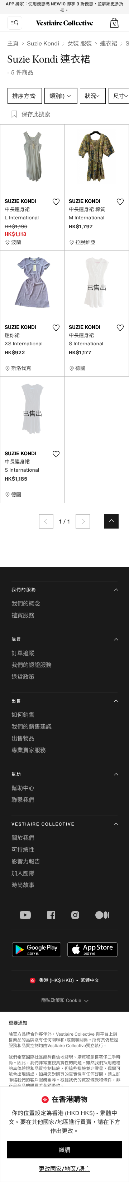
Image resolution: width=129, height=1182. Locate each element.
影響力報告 (25, 861)
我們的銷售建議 (31, 726)
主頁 (13, 43)
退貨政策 (22, 676)
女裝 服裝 (79, 43)
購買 (16, 640)
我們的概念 (25, 603)
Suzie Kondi (43, 43)
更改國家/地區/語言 (64, 1168)
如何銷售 (22, 714)
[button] (114, 23)
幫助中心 (22, 788)
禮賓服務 (22, 615)
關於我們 (22, 837)
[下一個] (83, 521)
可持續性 (22, 849)
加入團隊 (22, 873)
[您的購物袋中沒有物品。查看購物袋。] (114, 23)
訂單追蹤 (22, 653)
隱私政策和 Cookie (61, 1000)
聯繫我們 (22, 800)
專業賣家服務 (28, 750)
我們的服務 (23, 590)
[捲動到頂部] (111, 521)
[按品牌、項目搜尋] (14, 23)
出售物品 (22, 738)
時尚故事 (22, 885)
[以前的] (46, 521)
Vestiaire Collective (43, 824)
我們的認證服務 (31, 665)
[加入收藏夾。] (56, 202)
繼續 (64, 1149)
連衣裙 (108, 43)
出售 (16, 701)
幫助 (16, 775)
